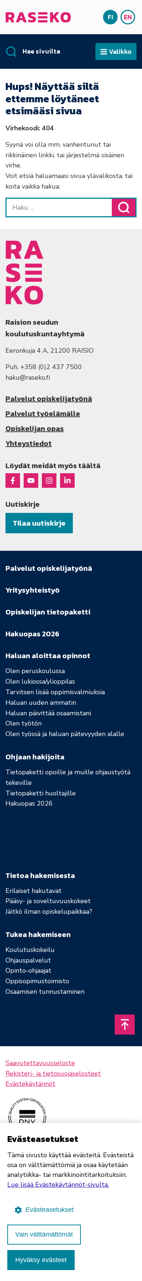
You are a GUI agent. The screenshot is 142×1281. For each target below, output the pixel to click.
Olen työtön (23, 723)
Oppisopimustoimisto (37, 981)
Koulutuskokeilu (30, 949)
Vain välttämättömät (44, 1234)
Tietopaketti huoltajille (40, 793)
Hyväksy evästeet (41, 1260)
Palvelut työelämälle (42, 413)
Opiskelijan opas (34, 428)
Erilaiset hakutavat (33, 890)
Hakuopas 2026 (29, 803)
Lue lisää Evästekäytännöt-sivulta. (58, 1184)
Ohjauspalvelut (28, 960)
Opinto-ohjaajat (28, 970)
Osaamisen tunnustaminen (44, 991)
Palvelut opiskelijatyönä (48, 398)
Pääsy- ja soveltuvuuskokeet (48, 901)
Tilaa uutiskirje (39, 523)
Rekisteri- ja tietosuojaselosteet (53, 1073)
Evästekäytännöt (30, 1083)
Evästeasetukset (49, 1209)
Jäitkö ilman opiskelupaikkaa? (48, 911)
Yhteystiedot (28, 443)
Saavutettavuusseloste (40, 1063)
